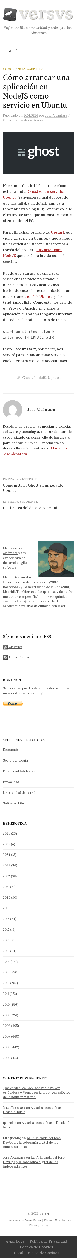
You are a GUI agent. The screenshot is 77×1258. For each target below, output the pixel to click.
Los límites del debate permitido (31, 507)
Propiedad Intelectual (19, 771)
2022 (6, 876)
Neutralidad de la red (19, 793)
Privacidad (11, 782)
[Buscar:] (70, 51)
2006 (6, 1047)
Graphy (60, 1220)
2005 (6, 1058)
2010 (6, 1004)
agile (23, 563)
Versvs (45, 1213)
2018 (6, 919)
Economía (11, 750)
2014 (6, 962)
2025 (6, 844)
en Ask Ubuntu (40, 296)
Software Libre (31, 69)
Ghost (27, 377)
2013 (6, 972)
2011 (6, 994)
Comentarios (18, 657)
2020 (6, 897)
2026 (6, 833)
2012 (6, 983)
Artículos (15, 647)
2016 (6, 940)
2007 (6, 1036)
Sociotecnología (15, 760)
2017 (6, 929)
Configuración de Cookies (36, 1252)
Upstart (57, 232)
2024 (6, 855)
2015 (6, 951)
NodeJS (40, 377)
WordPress (33, 1220)
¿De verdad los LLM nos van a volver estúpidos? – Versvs (31, 1090)
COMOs (8, 69)
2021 (6, 887)
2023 (6, 865)
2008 (6, 1026)
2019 (6, 908)
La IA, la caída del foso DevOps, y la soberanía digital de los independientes (32, 1142)
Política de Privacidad (48, 1241)
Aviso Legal (15, 1241)
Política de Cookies (36, 1247)
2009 (6, 1015)
